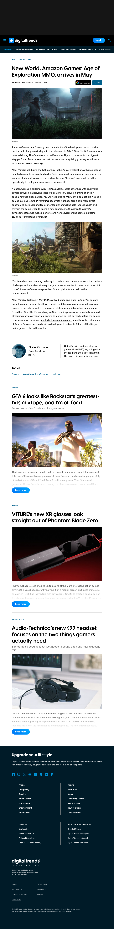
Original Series (74, 812)
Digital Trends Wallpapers (78, 833)
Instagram (18, 774)
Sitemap (40, 894)
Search (109, 40)
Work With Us (17, 889)
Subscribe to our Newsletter (79, 824)
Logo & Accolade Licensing (30, 842)
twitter (34, 355)
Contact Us (24, 829)
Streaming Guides (76, 798)
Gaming (22, 794)
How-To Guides (74, 808)
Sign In (98, 40)
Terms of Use (16, 900)
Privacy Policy (42, 884)
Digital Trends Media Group (27, 911)
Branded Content (75, 829)
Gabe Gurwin (19, 82)
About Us (23, 824)
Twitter (24, 774)
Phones (22, 785)
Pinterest (41, 774)
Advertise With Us (26, 833)
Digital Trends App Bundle (78, 842)
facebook (30, 355)
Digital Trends (18, 44)
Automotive (24, 812)
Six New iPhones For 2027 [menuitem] (47, 49)
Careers (14, 884)
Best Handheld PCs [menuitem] (87, 49)
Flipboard (52, 774)
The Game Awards (38, 155)
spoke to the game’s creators (56, 319)
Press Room (41, 889)
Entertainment (25, 808)
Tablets (71, 785)
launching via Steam (48, 311)
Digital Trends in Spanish (78, 838)
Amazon (15, 374)
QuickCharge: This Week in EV (35, 374)
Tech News (56, 374)
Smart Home (24, 803)
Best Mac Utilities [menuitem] (68, 49)
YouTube (30, 774)
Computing (24, 789)
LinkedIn (46, 774)
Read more (20, 490)
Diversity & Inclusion (19, 894)
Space (70, 794)
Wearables (72, 789)
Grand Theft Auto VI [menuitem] (24, 49)
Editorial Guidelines (27, 838)
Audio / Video (25, 798)
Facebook (13, 774)
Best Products (74, 803)
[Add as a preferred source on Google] (83, 82)
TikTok (35, 774)
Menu (4, 40)
